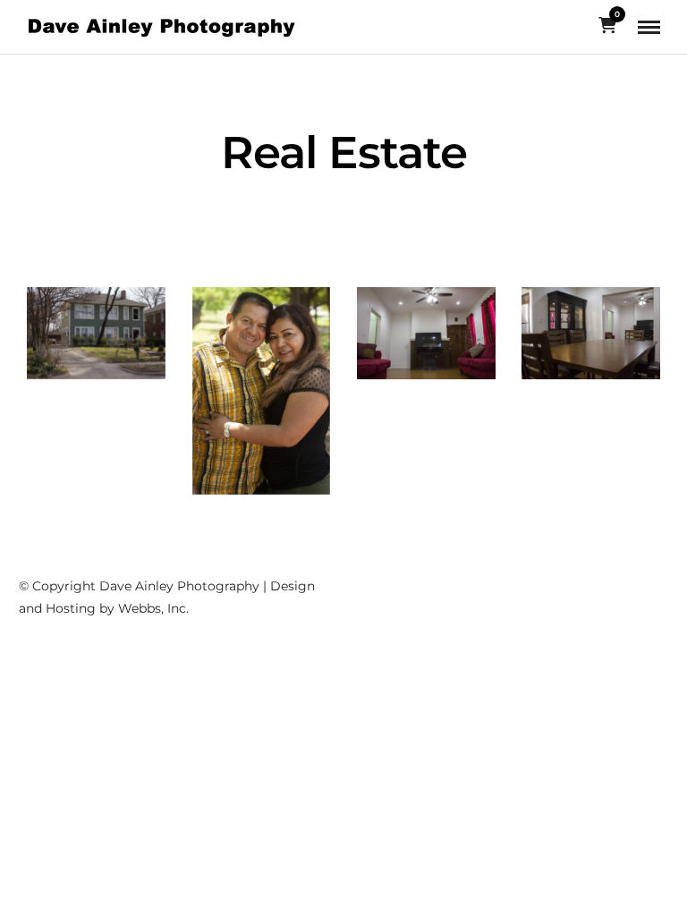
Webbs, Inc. (153, 608)
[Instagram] (620, 575)
